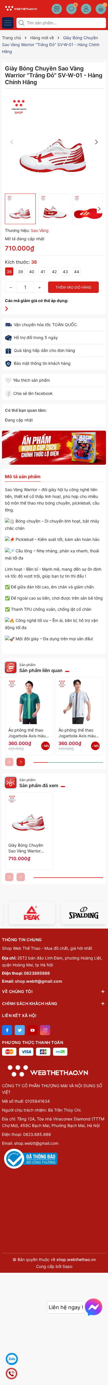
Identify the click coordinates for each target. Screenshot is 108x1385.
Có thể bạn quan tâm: (26, 410)
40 (31, 271)
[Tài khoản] (86, 9)
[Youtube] (32, 1030)
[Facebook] (7, 1030)
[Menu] (8, 23)
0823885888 (37, 973)
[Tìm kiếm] (22, 23)
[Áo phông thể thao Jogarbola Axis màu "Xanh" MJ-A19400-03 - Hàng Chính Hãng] (29, 700)
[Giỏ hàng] (101, 9)
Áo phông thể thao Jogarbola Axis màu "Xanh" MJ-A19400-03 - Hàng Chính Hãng (27, 733)
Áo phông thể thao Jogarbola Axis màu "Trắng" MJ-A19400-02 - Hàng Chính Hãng (78, 733)
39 (20, 271)
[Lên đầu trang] (101, 1371)
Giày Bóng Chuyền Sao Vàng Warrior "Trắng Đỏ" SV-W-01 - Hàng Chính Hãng (28, 848)
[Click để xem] (54, 142)
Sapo (67, 1266)
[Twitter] (20, 1030)
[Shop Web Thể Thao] (20, 7)
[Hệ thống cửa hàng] (57, 9)
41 (43, 271)
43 (65, 271)
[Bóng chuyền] (54, 448)
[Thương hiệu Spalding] (80, 912)
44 (76, 271)
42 (54, 271)
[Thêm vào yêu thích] (9, 380)
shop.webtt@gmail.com (38, 981)
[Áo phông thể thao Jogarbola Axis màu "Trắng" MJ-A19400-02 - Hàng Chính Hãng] (79, 700)
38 (9, 271)
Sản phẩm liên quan (40, 670)
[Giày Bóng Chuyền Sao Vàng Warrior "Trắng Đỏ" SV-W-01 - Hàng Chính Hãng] (29, 816)
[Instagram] (45, 1030)
